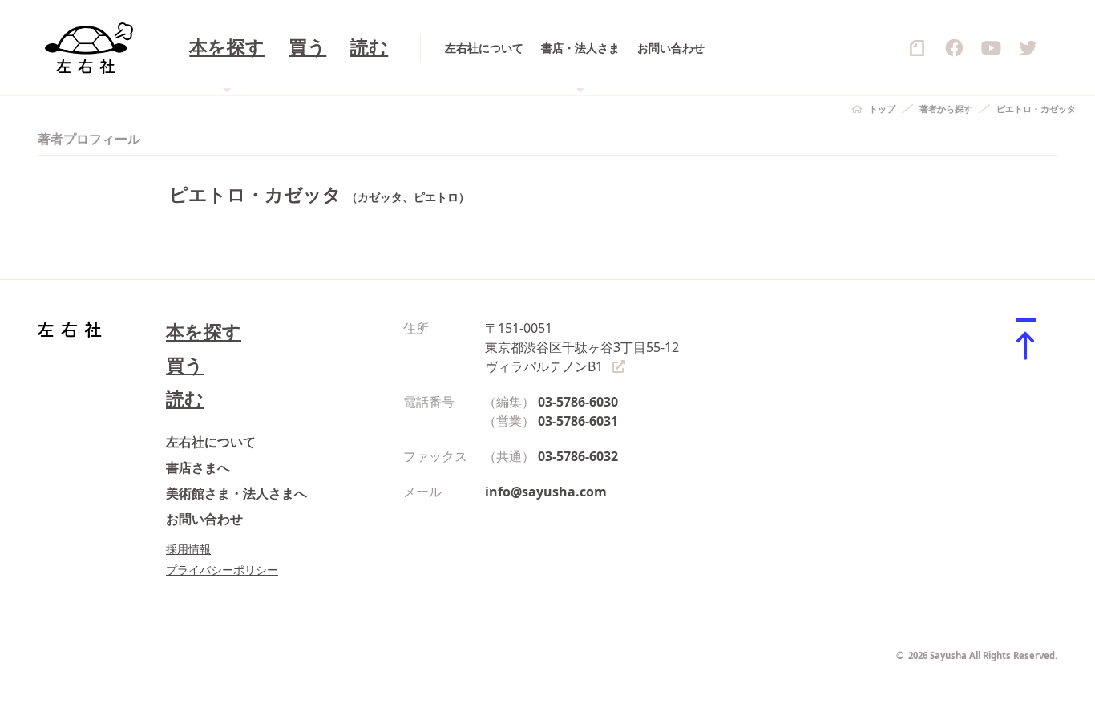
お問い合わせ (671, 47)
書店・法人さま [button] (580, 47)
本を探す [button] (227, 48)
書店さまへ (198, 467)
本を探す (203, 331)
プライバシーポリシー (222, 569)
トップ (882, 109)
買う (307, 48)
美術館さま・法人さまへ (236, 493)
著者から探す (945, 109)
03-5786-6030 (578, 402)
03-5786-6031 (578, 421)
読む (369, 48)
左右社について (484, 47)
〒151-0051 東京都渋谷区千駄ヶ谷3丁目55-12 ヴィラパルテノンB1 (582, 347)
